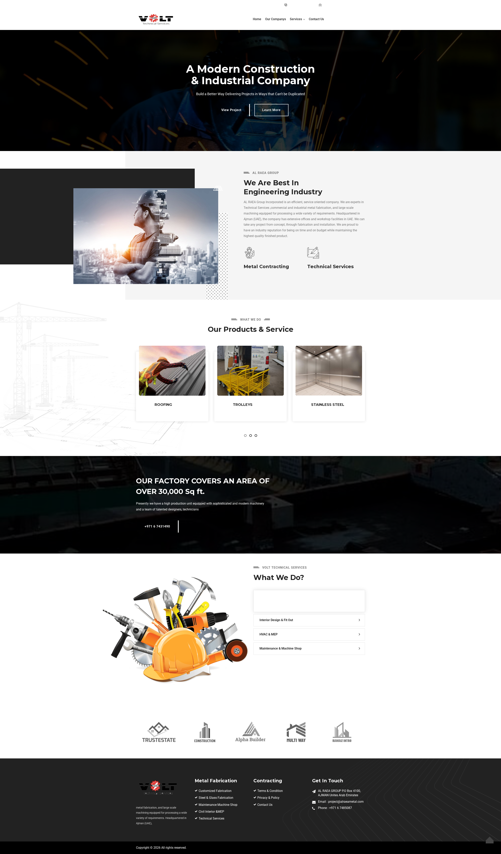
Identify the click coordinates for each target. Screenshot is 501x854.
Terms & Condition (270, 791)
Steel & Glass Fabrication (216, 798)
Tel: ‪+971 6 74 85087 (301, 4)
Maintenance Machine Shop (218, 805)
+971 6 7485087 (340, 808)
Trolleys (164, 405)
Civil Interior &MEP (211, 811)
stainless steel (249, 405)
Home (257, 19)
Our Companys (275, 19)
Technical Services (211, 818)
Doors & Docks (327, 405)
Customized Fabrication (215, 791)
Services (296, 19)
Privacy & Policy (268, 798)
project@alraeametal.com (339, 4)
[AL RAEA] (155, 20)
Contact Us (316, 19)
